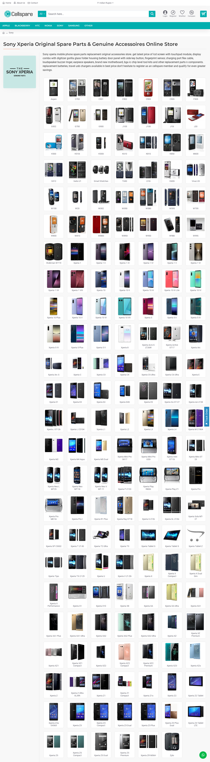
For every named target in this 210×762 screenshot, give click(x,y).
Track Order (206, 416)
